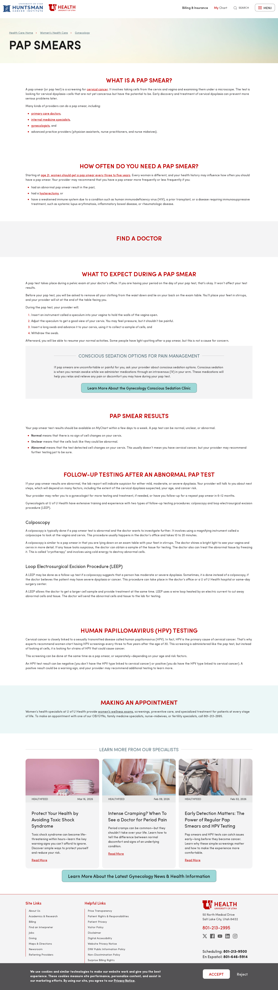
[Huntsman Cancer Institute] (23, 7)
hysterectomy (49, 193)
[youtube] (220, 936)
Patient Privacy (97, 921)
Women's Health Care (54, 32)
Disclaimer (94, 932)
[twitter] (205, 936)
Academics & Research (43, 916)
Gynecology (82, 32)
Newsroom (36, 949)
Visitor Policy (95, 927)
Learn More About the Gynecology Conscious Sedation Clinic (139, 387)
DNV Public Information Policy (106, 949)
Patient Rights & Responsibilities (108, 916)
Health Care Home (21, 32)
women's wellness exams (115, 711)
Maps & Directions (40, 943)
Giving (32, 938)
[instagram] (235, 936)
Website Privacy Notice (102, 943)
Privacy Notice (124, 980)
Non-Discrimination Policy (104, 954)
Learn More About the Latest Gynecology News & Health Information (139, 876)
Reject (242, 974)
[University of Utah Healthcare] (227, 904)
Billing (32, 921)
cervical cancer (97, 89)
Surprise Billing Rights (101, 960)
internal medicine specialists (50, 119)
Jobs (31, 932)
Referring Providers (41, 954)
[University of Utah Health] (62, 7)
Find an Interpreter (41, 927)
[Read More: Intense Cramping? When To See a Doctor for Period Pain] (139, 777)
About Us (34, 910)
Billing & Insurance (195, 7)
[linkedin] (227, 936)
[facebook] (212, 936)
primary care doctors (46, 113)
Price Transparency (100, 910)
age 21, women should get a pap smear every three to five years (85, 175)
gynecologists (40, 125)
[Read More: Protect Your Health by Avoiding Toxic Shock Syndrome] (62, 777)
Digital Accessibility (100, 938)
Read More (39, 860)
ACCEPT (216, 974)
